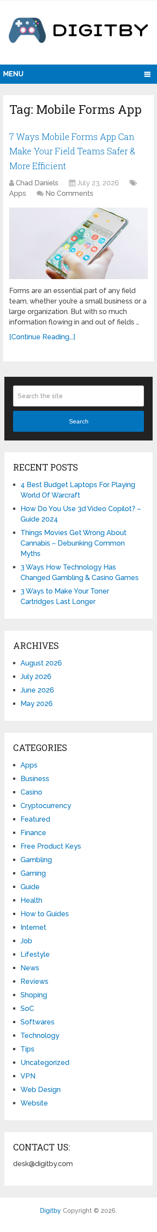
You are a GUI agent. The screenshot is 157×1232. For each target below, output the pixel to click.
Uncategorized (44, 1062)
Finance (33, 833)
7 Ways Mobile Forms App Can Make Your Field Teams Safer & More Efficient (72, 151)
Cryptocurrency (45, 806)
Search (79, 421)
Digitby (50, 1210)
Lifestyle (35, 954)
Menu (13, 74)
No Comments (69, 193)
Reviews (34, 981)
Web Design (40, 1089)
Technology (39, 1035)
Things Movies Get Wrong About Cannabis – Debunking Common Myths (73, 543)
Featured (35, 819)
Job (26, 941)
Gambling (36, 860)
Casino (31, 792)
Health (31, 900)
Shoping (33, 995)
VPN (27, 1076)
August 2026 (41, 663)
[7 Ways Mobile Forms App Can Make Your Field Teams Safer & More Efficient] (78, 243)
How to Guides (44, 914)
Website (34, 1103)
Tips (27, 1049)
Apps (17, 193)
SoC (27, 1008)
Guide (30, 887)
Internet (33, 927)
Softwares (37, 1022)
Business (34, 779)
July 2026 (35, 676)
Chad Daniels (37, 183)
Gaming (33, 873)
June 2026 (37, 690)
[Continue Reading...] (42, 337)
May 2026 (36, 704)
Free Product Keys (50, 846)
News (29, 968)
